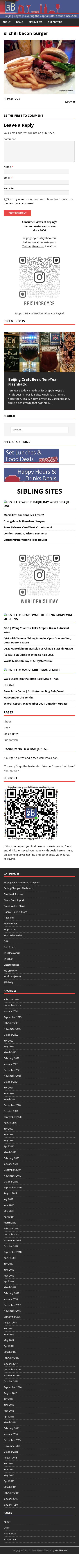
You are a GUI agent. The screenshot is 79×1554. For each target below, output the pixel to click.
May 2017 (9, 1340)
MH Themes (61, 1550)
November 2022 (12, 1028)
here (60, 850)
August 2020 (10, 1122)
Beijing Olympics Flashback (18, 888)
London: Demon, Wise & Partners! (25, 533)
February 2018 (11, 1293)
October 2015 (11, 1451)
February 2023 (11, 1023)
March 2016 (10, 1422)
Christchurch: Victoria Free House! (25, 539)
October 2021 (11, 1081)
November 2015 (12, 1446)
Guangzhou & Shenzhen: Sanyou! (24, 521)
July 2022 (8, 1040)
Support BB (55, 22)
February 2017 (11, 1357)
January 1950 (11, 1504)
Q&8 (6, 941)
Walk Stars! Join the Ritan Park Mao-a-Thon (31, 679)
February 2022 (11, 1058)
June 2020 (9, 1134)
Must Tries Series (13, 935)
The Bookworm (12, 953)
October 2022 (11, 1034)
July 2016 (8, 1398)
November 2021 (12, 1075)
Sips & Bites (35, 22)
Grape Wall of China (14, 906)
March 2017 (10, 1352)
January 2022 (11, 1064)
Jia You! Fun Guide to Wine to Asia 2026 (29, 655)
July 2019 (8, 1199)
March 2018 (10, 1287)
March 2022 (10, 1052)
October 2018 (11, 1246)
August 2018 (10, 1258)
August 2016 (10, 1393)
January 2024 (11, 1011)
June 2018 (9, 1269)
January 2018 (11, 1299)
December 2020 (12, 1105)
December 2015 (12, 1440)
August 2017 (10, 1322)
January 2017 (11, 1363)
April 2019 (9, 1217)
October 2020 (11, 1111)
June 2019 (9, 1205)
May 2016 (9, 1410)
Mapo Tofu (10, 929)
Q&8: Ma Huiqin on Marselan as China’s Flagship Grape (38, 648)
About (6, 22)
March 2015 (10, 1487)
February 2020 (11, 1158)
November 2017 (12, 1310)
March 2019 (10, 1222)
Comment (10, 139)
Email (7, 177)
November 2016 (12, 1375)
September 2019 (12, 1187)
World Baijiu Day (12, 976)
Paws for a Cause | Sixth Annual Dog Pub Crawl (34, 691)
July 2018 (8, 1263)
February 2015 (11, 1493)
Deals (19, 22)
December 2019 (12, 1169)
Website (9, 188)
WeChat (65, 854)
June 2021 (9, 1093)
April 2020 (9, 1146)
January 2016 (11, 1434)
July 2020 (8, 1128)
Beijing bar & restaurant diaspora (22, 882)
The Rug (8, 958)
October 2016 (11, 1381)
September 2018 (12, 1252)
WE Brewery (10, 970)
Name (8, 166)
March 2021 (10, 1099)
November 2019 (12, 1175)
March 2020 (10, 1152)
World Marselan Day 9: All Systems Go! (28, 661)
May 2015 (9, 1475)
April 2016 (9, 1416)
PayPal (11, 859)
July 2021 (8, 1087)
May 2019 (9, 1211)
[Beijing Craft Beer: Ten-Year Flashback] (39, 352)
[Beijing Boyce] (39, 16)
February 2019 (11, 1228)
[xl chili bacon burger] (39, 91)
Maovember (50, 670)
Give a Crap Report (14, 900)
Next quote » (11, 770)
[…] (50, 403)
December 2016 (12, 1369)
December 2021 (12, 1070)
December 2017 (12, 1305)
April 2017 (9, 1346)
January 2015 (11, 1498)
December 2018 (12, 1234)
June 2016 (9, 1404)
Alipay (48, 313)
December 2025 (12, 1005)
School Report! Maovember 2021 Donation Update (35, 703)
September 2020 (12, 1117)
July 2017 (8, 1328)
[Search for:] (39, 430)
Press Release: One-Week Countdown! (28, 527)
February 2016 (11, 1428)
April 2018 (9, 1281)
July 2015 (8, 1463)
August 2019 (10, 1193)
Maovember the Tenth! (18, 697)
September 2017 (12, 1316)
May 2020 (9, 1140)
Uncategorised (11, 964)
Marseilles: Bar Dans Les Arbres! (24, 515)
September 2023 (12, 1017)
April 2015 (9, 1481)
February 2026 (11, 999)
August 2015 (10, 1457)
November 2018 (12, 1240)
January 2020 (11, 1164)
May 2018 (9, 1275)
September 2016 (12, 1387)
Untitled (9, 685)
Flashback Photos (13, 894)
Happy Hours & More (15, 912)
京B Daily (8, 982)
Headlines (9, 917)
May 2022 (9, 1046)
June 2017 (9, 1334)
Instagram (50, 242)
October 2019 (11, 1181)
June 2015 (9, 1469)
